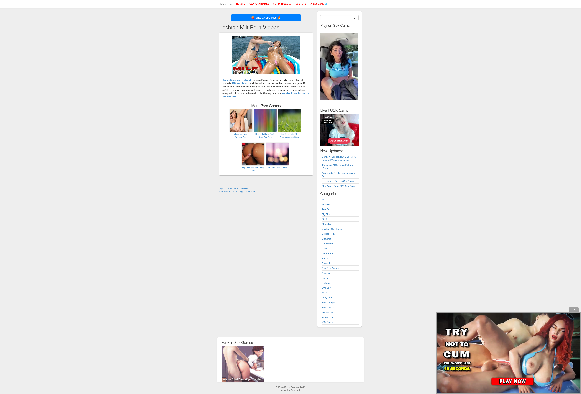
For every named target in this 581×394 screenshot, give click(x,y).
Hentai (325, 277)
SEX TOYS (301, 3)
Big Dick (326, 214)
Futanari (326, 263)
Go (355, 17)
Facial (325, 258)
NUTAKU (240, 3)
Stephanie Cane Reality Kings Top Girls (265, 135)
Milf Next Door (239, 83)
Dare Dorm (327, 243)
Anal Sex (326, 209)
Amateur (326, 204)
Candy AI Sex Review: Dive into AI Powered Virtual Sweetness (339, 158)
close (574, 309)
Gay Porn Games (330, 268)
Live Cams (327, 287)
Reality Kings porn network (236, 80)
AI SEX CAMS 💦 (318, 3)
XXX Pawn (327, 322)
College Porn (328, 233)
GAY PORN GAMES (259, 3)
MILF (324, 292)
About (284, 390)
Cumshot (326, 238)
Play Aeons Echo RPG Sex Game (339, 186)
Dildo (324, 248)
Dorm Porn (327, 253)
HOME (222, 3)
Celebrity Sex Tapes (332, 228)
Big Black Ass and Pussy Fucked (253, 169)
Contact (295, 390)
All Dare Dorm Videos (277, 167)
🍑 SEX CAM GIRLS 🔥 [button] (266, 18)
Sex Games (328, 312)
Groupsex (327, 273)
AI (323, 199)
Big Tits (325, 219)
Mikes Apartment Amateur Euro (241, 135)
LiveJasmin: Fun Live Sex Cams (338, 181)
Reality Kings (328, 302)
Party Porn (327, 297)
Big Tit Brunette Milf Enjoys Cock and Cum (289, 135)
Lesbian (326, 282)
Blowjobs (326, 224)
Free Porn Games (288, 387)
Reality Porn (328, 307)
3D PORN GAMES (282, 3)
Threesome (327, 317)
